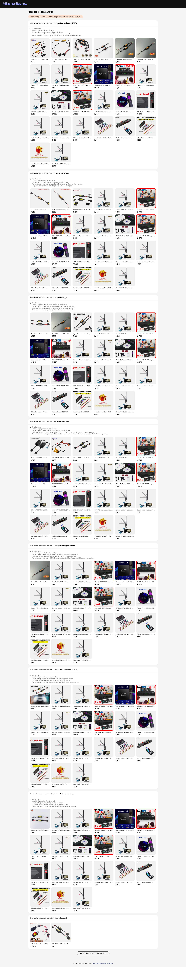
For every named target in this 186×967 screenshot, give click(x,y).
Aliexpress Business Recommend (103, 963)
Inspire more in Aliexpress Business (93, 953)
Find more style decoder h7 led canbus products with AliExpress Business (55, 17)
